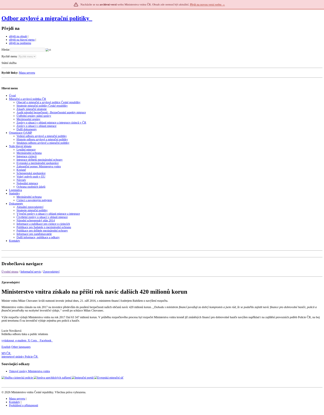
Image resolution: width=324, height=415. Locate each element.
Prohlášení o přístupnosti (23, 405)
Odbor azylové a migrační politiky (46, 18)
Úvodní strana (10, 271)
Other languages (21, 346)
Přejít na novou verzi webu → (207, 4)
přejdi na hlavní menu (22, 39)
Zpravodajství (51, 271)
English (6, 346)
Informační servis (30, 271)
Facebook (46, 340)
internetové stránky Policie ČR (20, 356)
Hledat (5, 49)
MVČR (6, 353)
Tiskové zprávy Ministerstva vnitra (29, 371)
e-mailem (20, 340)
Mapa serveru (27, 72)
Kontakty (14, 402)
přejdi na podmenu (20, 43)
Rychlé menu (9, 56)
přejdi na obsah (18, 36)
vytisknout (8, 340)
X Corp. (33, 340)
